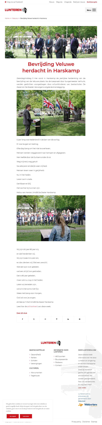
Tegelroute (35, 376)
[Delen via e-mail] (79, 319)
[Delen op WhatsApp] (45, 319)
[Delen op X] (34, 319)
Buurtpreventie (61, 359)
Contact (58, 365)
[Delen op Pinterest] (56, 319)
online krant (32, 306)
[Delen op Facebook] (22, 319)
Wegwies (59, 2)
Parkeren (59, 362)
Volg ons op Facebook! (15, 2)
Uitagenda (67, 2)
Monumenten (36, 373)
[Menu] (94, 10)
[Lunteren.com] (16, 10)
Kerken (34, 358)
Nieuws (51, 2)
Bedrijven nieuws (79, 2)
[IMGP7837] (51, 42)
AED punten (60, 356)
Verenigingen (36, 364)
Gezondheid (36, 355)
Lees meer (26, 416)
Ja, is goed (13, 416)
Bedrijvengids (92, 2)
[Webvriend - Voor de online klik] (87, 405)
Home (7, 18)
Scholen (34, 361)
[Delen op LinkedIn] (68, 319)
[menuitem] (51, 2)
